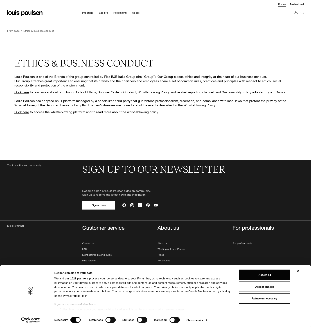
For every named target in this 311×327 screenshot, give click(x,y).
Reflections (163, 260)
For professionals (242, 243)
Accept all (264, 274)
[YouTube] (156, 205)
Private (282, 4)
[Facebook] (124, 205)
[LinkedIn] (140, 205)
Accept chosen (264, 286)
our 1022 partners (77, 278)
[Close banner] (298, 271)
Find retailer (89, 260)
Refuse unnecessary (264, 298)
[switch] (110, 320)
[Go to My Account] (296, 16)
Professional (297, 4)
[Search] (302, 16)
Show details (194, 319)
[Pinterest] (148, 205)
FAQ (84, 248)
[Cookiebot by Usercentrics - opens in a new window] (30, 320)
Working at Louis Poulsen (171, 248)
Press (160, 254)
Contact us (88, 243)
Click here (21, 92)
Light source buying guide (97, 254)
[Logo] (24, 13)
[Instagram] (132, 205)
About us (162, 243)
